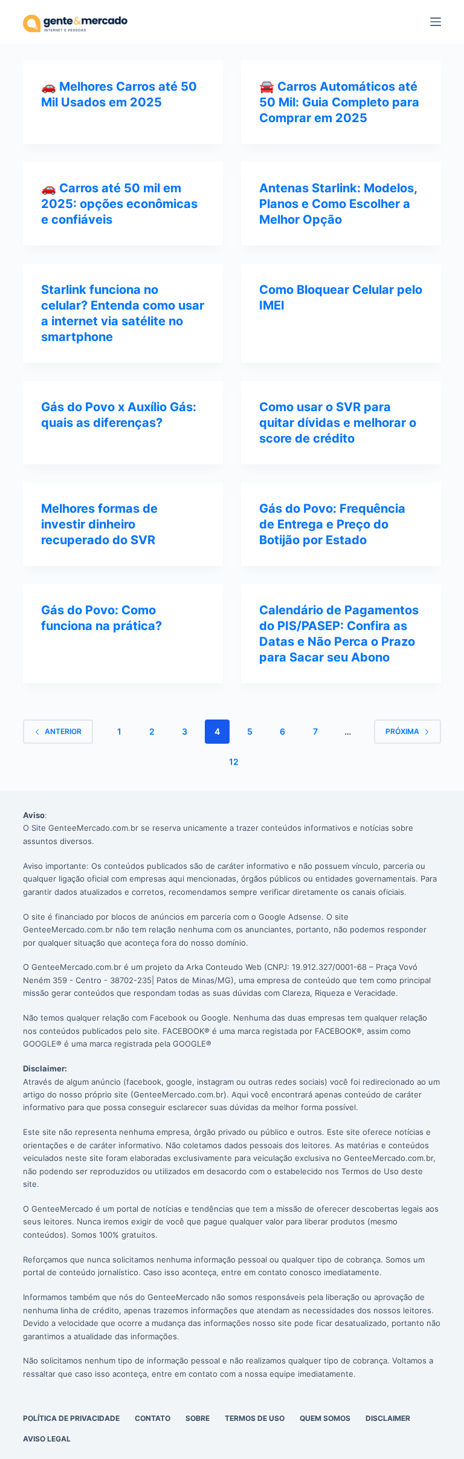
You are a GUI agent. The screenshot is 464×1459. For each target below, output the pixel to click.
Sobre (197, 1418)
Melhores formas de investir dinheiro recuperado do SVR (99, 524)
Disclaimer (388, 1418)
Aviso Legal (47, 1438)
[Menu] (435, 21)
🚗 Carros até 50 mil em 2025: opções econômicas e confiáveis (119, 204)
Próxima (402, 731)
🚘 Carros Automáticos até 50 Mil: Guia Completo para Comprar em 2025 (339, 102)
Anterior (63, 731)
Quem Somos (325, 1418)
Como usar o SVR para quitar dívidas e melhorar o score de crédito (337, 423)
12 (234, 761)
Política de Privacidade (71, 1418)
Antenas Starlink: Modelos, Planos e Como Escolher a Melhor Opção (338, 204)
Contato (152, 1418)
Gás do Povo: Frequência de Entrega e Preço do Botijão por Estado (332, 524)
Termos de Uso (255, 1418)
